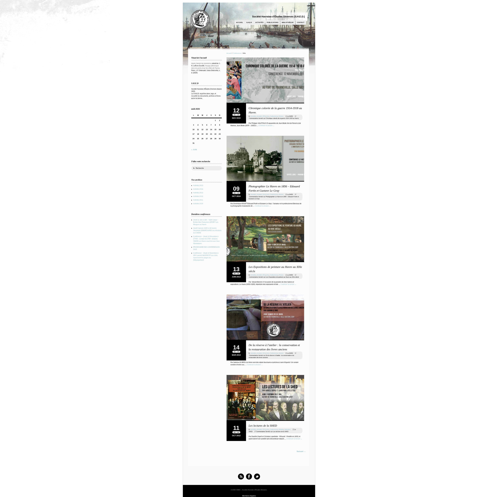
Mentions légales (249, 496)
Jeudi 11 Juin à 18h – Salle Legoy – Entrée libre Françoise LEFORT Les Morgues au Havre (205, 222)
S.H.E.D (249, 22)
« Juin (194, 150)
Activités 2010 (198, 204)
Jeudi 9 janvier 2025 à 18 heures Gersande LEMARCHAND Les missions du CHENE (207, 230)
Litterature (287, 429)
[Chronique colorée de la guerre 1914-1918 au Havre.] (265, 80)
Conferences (237, 53)
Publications (272, 22)
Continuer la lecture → (266, 125)
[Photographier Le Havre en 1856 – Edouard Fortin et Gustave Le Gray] (265, 159)
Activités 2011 (198, 200)
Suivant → (301, 451)
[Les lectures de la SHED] (265, 398)
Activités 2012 (261, 429)
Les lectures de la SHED (263, 425)
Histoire (281, 116)
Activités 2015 (261, 116)
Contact (301, 22)
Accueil (239, 22)
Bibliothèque (288, 22)
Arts (267, 116)
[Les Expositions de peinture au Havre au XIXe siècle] (265, 239)
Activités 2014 (261, 194)
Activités (259, 22)
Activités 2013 (261, 275)
